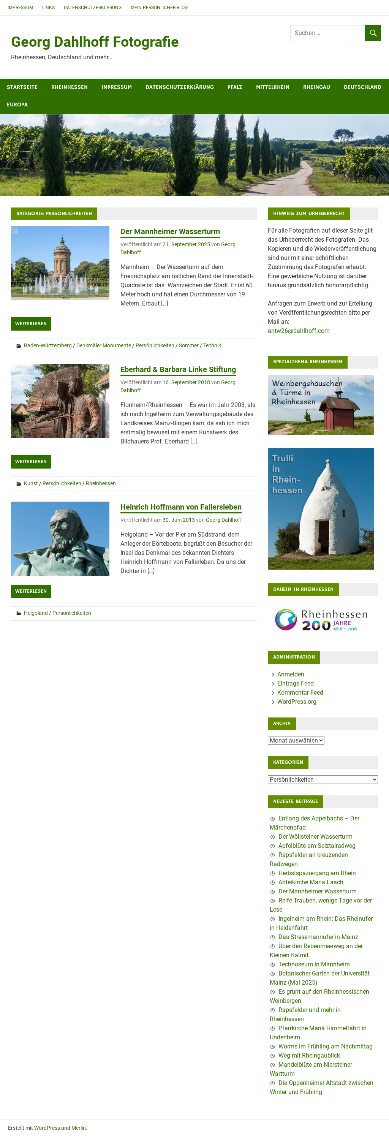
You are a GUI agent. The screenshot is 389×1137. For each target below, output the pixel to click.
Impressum (20, 7)
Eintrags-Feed (295, 683)
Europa (17, 104)
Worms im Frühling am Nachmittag (325, 1046)
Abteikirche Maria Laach (310, 882)
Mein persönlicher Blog (159, 7)
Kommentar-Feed (300, 692)
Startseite (22, 87)
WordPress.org (296, 701)
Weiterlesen (31, 323)
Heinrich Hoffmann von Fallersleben (181, 506)
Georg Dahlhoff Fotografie (95, 41)
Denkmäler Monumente (103, 345)
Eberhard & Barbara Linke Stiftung (178, 369)
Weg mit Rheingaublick (309, 1055)
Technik (212, 345)
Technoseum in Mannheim (314, 964)
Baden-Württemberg (48, 345)
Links (48, 7)
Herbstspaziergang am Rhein (317, 873)
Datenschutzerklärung (93, 7)
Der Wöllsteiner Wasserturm (315, 836)
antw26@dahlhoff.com (299, 330)
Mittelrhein (272, 87)
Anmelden (290, 674)
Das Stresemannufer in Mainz (318, 937)
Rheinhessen (69, 87)
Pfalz (235, 87)
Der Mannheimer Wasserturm (170, 231)
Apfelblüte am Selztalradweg (317, 845)
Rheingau (316, 87)
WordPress (47, 1128)
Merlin (78, 1128)
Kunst (31, 483)
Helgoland (36, 613)
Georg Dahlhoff (224, 520)
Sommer (189, 345)
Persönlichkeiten (155, 345)
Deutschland (362, 87)
